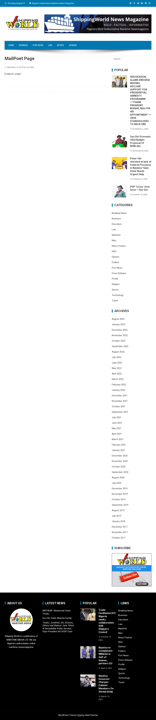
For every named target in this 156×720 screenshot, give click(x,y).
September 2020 (120, 472)
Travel (115, 300)
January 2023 (118, 324)
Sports (60, 45)
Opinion (73, 45)
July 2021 (116, 417)
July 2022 (116, 357)
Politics (115, 262)
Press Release (119, 273)
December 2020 (120, 455)
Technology (117, 295)
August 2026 (118, 319)
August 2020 (118, 477)
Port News (38, 45)
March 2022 (118, 379)
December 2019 (120, 488)
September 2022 (120, 346)
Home (11, 45)
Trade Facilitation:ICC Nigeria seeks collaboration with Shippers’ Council (107, 621)
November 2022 (120, 335)
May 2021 (116, 428)
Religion (116, 284)
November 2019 (120, 494)
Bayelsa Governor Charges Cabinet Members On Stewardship (106, 683)
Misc (114, 240)
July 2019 (116, 515)
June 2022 (117, 362)
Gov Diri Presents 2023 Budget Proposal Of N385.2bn (140, 141)
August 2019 (118, 510)
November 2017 (120, 532)
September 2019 (120, 505)
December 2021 (120, 395)
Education (117, 224)
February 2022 (119, 384)
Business (23, 45)
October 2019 (118, 499)
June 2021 (117, 423)
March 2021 (118, 439)
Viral (80, 715)
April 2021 (117, 433)
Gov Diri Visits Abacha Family (57, 618)
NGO (114, 251)
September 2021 (120, 412)
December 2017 (120, 526)
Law (50, 45)
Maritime (116, 235)
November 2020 (120, 461)
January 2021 (118, 450)
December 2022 (120, 330)
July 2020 (116, 483)
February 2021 (119, 444)
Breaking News (119, 213)
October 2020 (118, 466)
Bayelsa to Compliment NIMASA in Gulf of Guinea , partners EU (105, 655)
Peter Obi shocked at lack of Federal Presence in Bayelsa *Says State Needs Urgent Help (140, 166)
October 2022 (118, 340)
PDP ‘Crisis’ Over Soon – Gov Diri (140, 188)
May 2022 (116, 368)
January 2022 (118, 390)
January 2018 (118, 521)
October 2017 (118, 537)
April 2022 (117, 373)
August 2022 (118, 351)
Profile (115, 278)
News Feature (119, 246)
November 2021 (120, 401)
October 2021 (118, 406)
